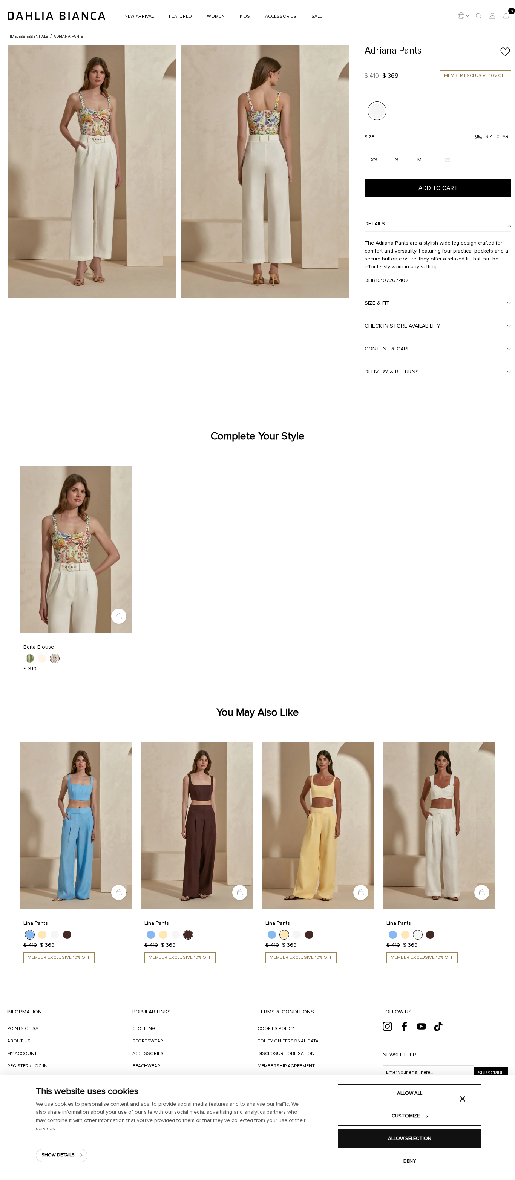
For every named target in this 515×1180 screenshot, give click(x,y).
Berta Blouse (38, 647)
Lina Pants (35, 923)
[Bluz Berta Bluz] (76, 549)
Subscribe (491, 1073)
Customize (406, 1116)
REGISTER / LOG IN (27, 1066)
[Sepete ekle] (118, 616)
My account (22, 1053)
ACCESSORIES (148, 1053)
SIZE (369, 137)
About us (19, 1041)
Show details (58, 1155)
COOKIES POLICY (276, 1029)
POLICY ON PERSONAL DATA (288, 1041)
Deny (409, 1161)
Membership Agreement (286, 1066)
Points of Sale (25, 1029)
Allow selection (409, 1138)
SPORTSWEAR (147, 1041)
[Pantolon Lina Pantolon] (76, 825)
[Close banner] (463, 1099)
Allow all (409, 1093)
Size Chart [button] (498, 137)
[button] (479, 16)
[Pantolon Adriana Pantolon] (92, 171)
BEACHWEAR (146, 1066)
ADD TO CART (438, 188)
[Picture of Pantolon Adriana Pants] (376, 110)
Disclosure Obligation (286, 1053)
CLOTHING (143, 1029)
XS (374, 159)
